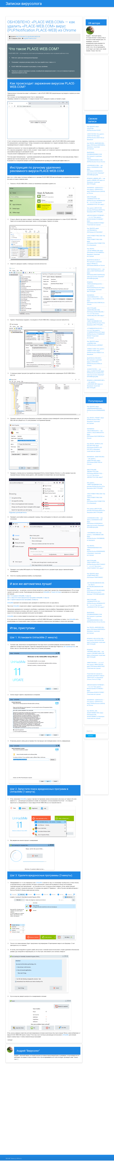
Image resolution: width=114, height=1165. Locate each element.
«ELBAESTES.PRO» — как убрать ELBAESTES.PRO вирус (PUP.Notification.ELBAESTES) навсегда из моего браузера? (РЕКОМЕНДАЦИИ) (95, 372)
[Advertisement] (96, 83)
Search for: (90, 731)
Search (90, 736)
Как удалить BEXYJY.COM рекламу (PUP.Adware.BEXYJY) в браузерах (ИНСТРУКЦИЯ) (96, 209)
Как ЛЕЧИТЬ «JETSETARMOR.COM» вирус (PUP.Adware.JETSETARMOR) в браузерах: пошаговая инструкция (95, 252)
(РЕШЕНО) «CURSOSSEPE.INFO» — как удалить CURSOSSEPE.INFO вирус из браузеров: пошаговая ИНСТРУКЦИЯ (96, 384)
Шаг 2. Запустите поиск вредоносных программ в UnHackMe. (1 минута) (28, 597)
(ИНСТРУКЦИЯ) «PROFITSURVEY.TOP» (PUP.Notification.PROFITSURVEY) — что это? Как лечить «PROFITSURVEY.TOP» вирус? (96, 564)
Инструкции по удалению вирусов (28, 36)
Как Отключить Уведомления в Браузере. (34, 10)
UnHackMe (46, 592)
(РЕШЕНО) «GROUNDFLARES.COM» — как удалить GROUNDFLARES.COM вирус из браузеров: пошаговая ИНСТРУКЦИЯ (96, 653)
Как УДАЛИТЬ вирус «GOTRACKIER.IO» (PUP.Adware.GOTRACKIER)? (95, 230)
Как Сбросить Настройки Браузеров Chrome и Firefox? (91, 10)
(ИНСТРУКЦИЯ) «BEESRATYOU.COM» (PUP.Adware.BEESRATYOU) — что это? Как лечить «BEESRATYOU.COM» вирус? (95, 473)
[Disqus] (44, 1087)
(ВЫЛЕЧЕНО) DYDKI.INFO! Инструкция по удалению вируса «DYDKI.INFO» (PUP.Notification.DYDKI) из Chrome (94, 361)
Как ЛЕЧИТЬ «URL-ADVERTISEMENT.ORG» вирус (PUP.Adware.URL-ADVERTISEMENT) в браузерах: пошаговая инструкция (96, 714)
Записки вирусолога (24, 3)
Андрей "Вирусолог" (30, 38)
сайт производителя (69, 646)
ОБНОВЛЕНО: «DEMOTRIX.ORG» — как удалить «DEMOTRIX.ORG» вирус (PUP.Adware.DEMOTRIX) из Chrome (95, 460)
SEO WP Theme (10, 1158)
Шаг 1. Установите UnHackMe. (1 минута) (19, 596)
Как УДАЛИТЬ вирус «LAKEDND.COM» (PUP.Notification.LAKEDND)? (95, 343)
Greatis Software (56, 592)
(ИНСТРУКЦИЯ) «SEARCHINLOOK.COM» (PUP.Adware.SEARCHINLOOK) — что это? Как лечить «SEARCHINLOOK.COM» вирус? (96, 311)
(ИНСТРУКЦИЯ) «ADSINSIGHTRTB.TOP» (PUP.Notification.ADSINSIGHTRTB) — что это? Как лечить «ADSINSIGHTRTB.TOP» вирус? (96, 200)
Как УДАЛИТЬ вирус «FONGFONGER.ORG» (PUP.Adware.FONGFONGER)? (95, 575)
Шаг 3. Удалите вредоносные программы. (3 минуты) (22, 599)
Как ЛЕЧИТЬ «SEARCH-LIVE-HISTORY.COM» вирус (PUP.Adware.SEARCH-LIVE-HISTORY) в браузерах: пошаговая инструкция (95, 447)
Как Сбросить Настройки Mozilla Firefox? (60, 10)
